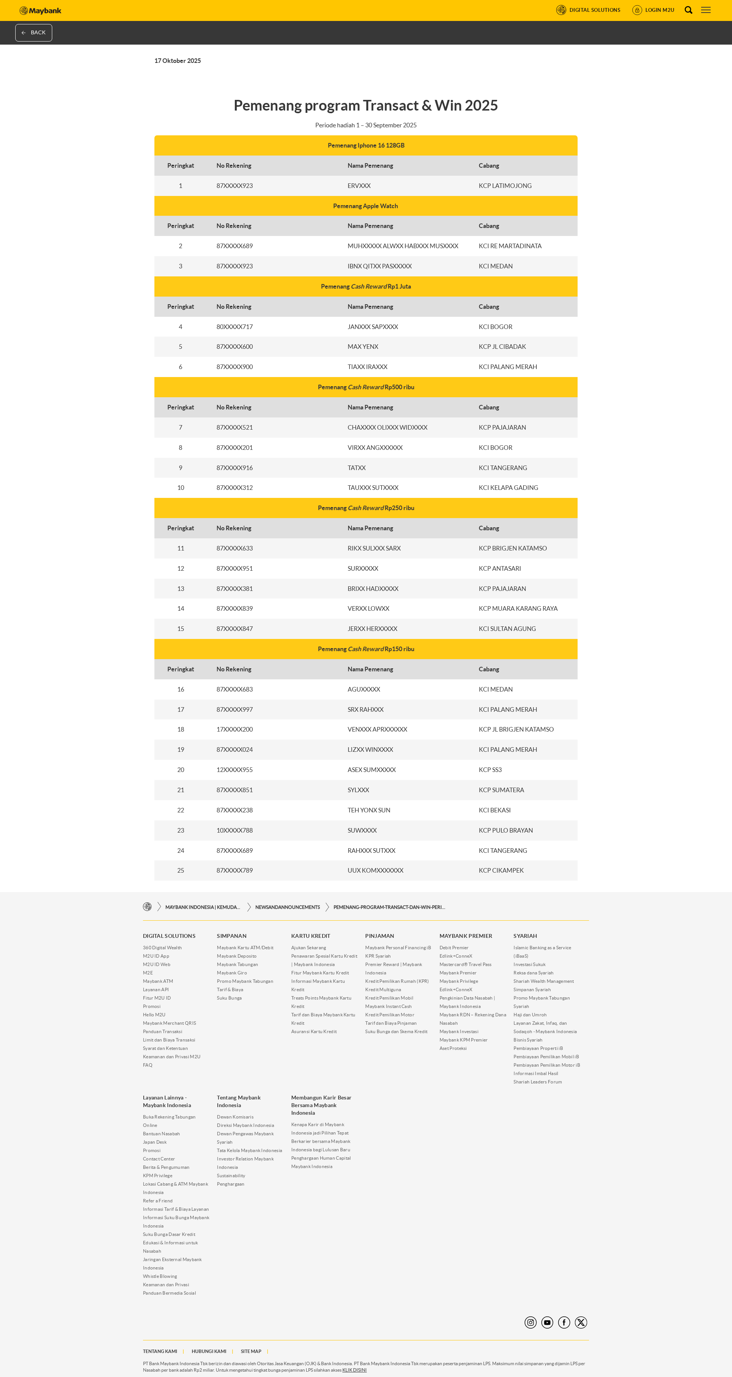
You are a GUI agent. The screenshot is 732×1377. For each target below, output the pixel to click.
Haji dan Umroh (530, 1014)
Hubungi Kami (209, 1351)
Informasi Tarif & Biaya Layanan (176, 1209)
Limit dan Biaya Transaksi (169, 1039)
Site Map (251, 1351)
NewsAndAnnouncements (287, 907)
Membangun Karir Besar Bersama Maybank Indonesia (321, 1105)
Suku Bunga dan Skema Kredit (396, 1031)
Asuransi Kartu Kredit (314, 1031)
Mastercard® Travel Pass (466, 964)
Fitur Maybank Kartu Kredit (320, 972)
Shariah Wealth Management (544, 981)
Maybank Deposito (237, 955)
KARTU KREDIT (311, 936)
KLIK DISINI (354, 1369)
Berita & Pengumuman (166, 1167)
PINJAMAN (379, 936)
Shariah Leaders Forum (538, 1081)
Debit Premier (454, 947)
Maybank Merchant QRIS (169, 1023)
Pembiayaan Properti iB (538, 1048)
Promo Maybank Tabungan (245, 981)
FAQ (147, 1064)
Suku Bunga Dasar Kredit (169, 1234)
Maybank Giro (232, 972)
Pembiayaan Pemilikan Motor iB (547, 1064)
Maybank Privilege (459, 981)
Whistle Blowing (160, 1276)
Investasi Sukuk (530, 964)
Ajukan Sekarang (308, 947)
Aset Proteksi (453, 1048)
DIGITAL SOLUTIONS (169, 936)
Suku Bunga (229, 997)
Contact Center (159, 1158)
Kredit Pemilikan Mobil (389, 997)
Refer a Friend (158, 1200)
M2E (148, 972)
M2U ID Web (156, 964)
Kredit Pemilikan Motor (389, 1014)
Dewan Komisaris (235, 1116)
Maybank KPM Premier (464, 1039)
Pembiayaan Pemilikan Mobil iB (546, 1056)
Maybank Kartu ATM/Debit (245, 947)
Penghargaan (230, 1183)
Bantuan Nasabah (161, 1133)
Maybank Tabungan (237, 964)
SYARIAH (525, 936)
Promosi (152, 1006)
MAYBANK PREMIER (466, 936)
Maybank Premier (458, 972)
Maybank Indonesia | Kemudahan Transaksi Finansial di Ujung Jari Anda (203, 907)
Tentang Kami (160, 1351)
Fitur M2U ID (157, 997)
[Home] (147, 907)
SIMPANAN (231, 936)
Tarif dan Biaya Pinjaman (391, 1023)
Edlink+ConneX (456, 955)
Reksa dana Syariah (534, 972)
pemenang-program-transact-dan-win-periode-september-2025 (391, 907)
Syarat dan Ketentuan (165, 1048)
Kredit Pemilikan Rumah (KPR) (397, 981)
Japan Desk (155, 1141)
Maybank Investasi (459, 1031)
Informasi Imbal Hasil (536, 1073)
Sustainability (231, 1175)
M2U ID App (156, 955)
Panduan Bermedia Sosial (169, 1292)
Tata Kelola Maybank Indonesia (249, 1150)
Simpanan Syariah (532, 989)
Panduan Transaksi (162, 1031)
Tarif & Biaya (230, 989)
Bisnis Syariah (528, 1039)
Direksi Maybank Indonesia (245, 1125)
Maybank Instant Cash (388, 1006)
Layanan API (156, 989)
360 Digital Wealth (162, 947)
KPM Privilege (157, 1175)
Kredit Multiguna (383, 989)
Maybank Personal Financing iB (398, 947)
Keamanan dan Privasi (166, 1284)
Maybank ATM (158, 981)
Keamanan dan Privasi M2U (172, 1056)
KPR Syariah (378, 955)
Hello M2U (154, 1014)
